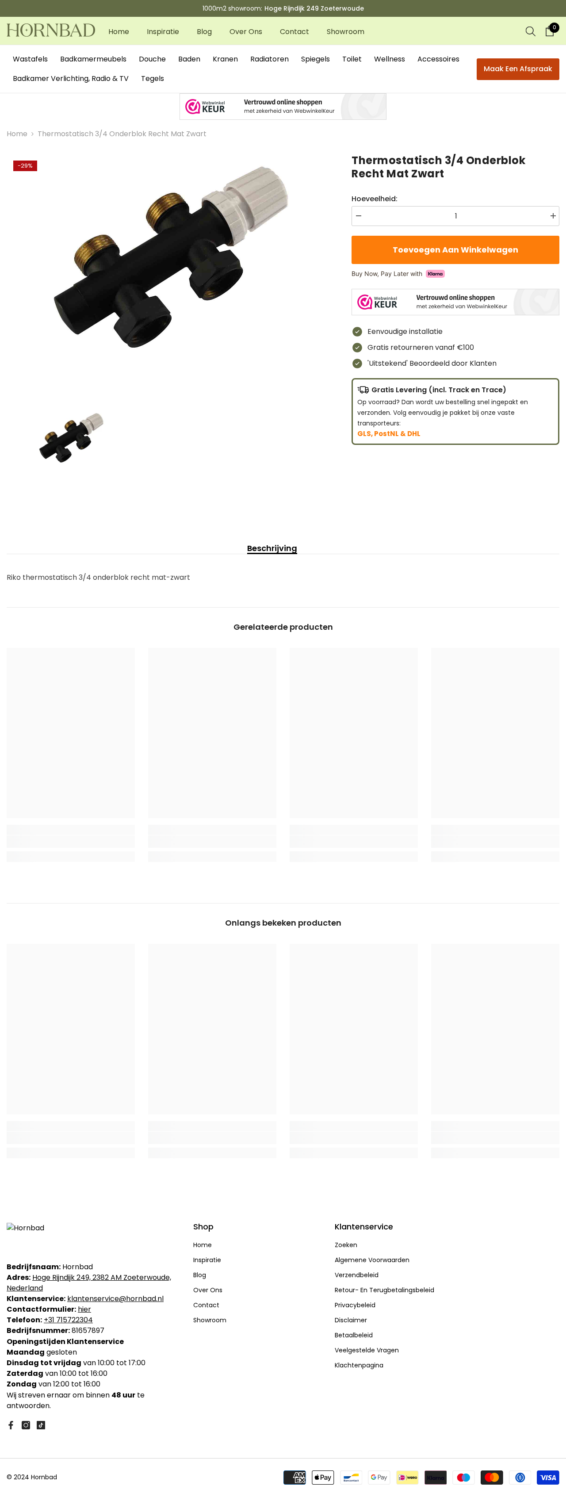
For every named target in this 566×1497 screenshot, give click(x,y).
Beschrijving (272, 548)
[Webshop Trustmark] (283, 106)
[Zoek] (530, 31)
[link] (71, 841)
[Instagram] (26, 1425)
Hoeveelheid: (375, 199)
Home (17, 134)
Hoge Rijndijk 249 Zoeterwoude (314, 8)
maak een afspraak (518, 69)
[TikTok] (41, 1425)
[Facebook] (11, 1425)
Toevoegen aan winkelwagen (455, 249)
